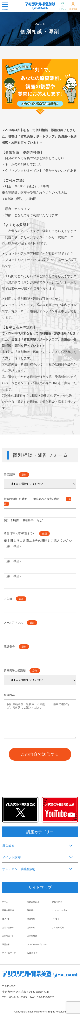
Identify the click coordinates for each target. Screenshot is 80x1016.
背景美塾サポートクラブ (38, 136)
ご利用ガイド (8, 936)
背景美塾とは (33, 902)
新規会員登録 (8, 910)
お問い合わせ (8, 927)
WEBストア (32, 953)
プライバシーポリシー (37, 944)
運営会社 (6, 944)
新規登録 (73, 9)
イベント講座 (11, 857)
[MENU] (5, 4)
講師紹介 (31, 910)
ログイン (62, 9)
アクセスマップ (9, 953)
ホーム (5, 902)
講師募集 (31, 919)
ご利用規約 (32, 936)
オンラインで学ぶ (60, 910)
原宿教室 (8, 846)
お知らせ (31, 927)
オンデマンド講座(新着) (18, 869)
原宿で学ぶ (57, 902)
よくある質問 (58, 927)
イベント (56, 919)
